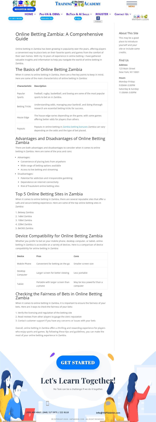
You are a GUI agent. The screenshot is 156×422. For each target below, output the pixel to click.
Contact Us (121, 14)
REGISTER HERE (24, 9)
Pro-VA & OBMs (49, 14)
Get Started (78, 362)
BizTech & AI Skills (77, 14)
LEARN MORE (16, 18)
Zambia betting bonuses (75, 126)
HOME (29, 14)
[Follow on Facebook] (98, 18)
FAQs (78, 18)
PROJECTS (47, 18)
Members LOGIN (140, 19)
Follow (98, 21)
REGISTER (102, 14)
